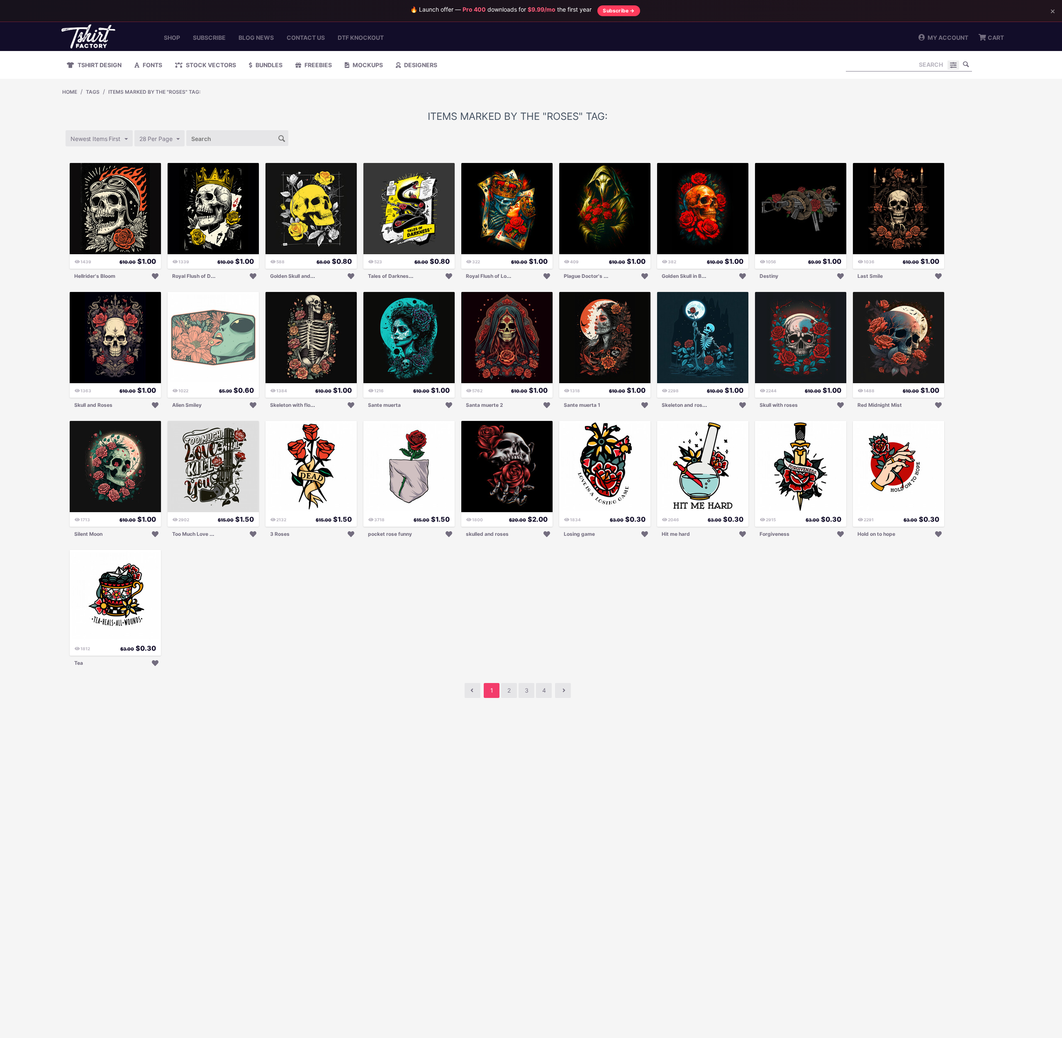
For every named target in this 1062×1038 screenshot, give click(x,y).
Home (69, 92)
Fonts (151, 64)
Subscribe (209, 37)
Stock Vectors (210, 64)
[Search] (966, 64)
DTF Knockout (361, 37)
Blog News (256, 37)
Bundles (268, 64)
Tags (93, 92)
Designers (420, 64)
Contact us (306, 37)
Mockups (367, 64)
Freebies (317, 64)
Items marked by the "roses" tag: (154, 92)
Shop (172, 37)
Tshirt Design (99, 64)
